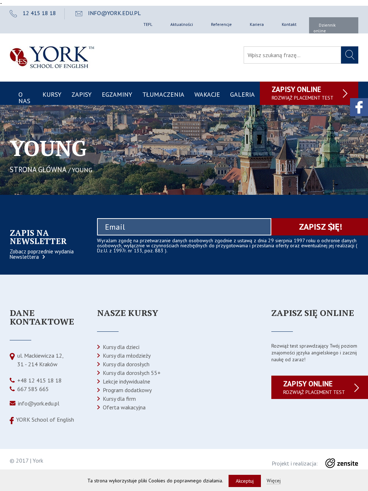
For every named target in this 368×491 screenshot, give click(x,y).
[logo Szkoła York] (52, 66)
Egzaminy (117, 94)
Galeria (242, 94)
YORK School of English (45, 419)
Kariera (257, 24)
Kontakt (289, 24)
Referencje (221, 24)
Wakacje (207, 94)
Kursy (51, 94)
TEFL (147, 24)
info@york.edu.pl (38, 403)
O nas (24, 97)
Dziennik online (324, 27)
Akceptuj (245, 481)
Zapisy (82, 94)
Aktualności (181, 24)
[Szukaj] (349, 55)
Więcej (274, 480)
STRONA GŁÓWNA (38, 169)
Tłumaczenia (163, 94)
